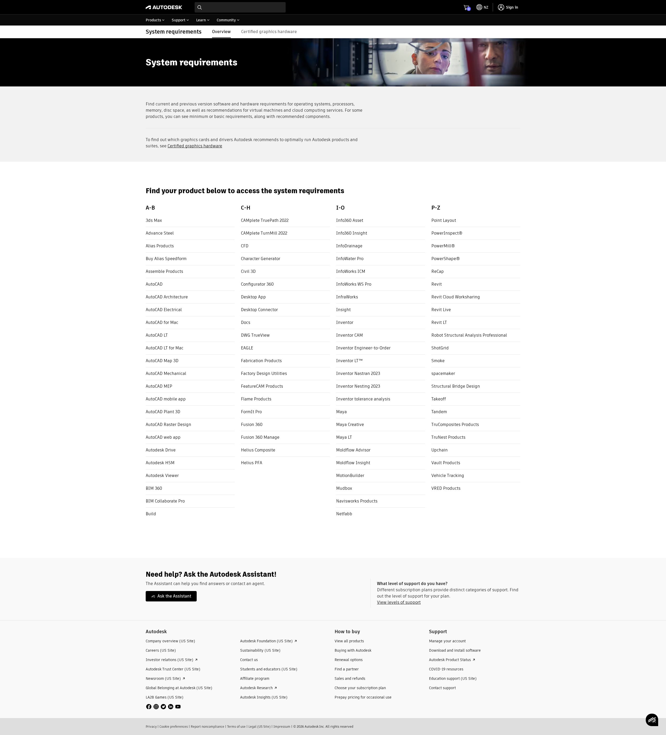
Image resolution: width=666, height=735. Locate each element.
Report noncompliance (207, 726)
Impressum (281, 726)
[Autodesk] (164, 7)
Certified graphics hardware (195, 146)
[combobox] (240, 7)
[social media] (163, 706)
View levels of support (399, 602)
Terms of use (236, 726)
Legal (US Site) (259, 726)
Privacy (151, 726)
